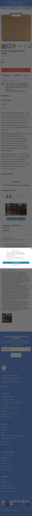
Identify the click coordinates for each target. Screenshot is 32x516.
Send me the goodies (16, 262)
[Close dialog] (31, 248)
